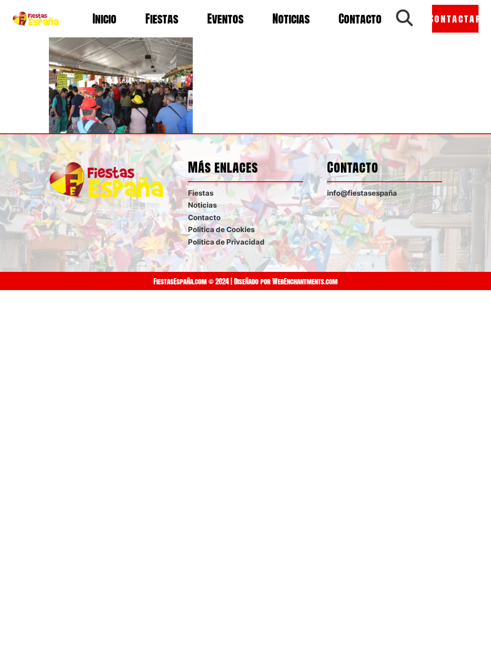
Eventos (225, 18)
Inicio (105, 18)
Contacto (360, 18)
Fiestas (161, 18)
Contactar (455, 18)
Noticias (291, 18)
